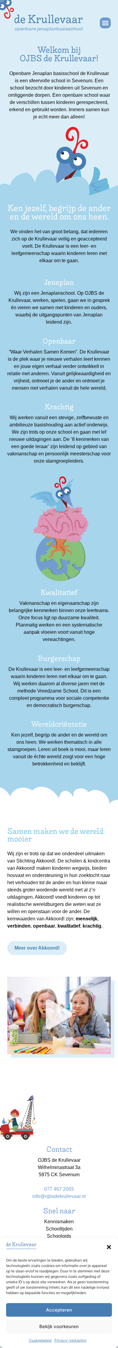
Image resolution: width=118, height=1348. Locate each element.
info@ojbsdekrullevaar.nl (59, 1196)
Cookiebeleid (40, 1340)
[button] (109, 1247)
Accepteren (59, 1310)
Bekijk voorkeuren (59, 1326)
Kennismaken (59, 1221)
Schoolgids (59, 1236)
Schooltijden (59, 1228)
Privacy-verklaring (70, 1340)
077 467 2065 (59, 1189)
